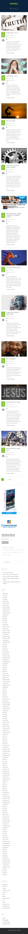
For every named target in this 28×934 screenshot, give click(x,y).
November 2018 (6, 751)
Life (3, 900)
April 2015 (5, 835)
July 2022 (5, 665)
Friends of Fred (6, 898)
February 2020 (6, 722)
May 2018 (5, 763)
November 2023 (6, 638)
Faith (9, 406)
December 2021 (6, 679)
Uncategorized (6, 906)
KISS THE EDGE (10, 121)
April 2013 (5, 874)
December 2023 (6, 636)
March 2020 (5, 720)
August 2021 (5, 687)
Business (5, 886)
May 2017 (5, 786)
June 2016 (5, 808)
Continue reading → (10, 53)
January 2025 (6, 628)
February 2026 (6, 603)
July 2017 (5, 783)
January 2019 (6, 747)
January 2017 (6, 794)
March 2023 (5, 650)
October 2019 (6, 730)
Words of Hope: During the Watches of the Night (11, 582)
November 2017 (6, 775)
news (4, 902)
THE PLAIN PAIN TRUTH (13, 268)
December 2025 (6, 607)
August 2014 (5, 847)
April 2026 (5, 599)
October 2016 (6, 800)
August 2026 (5, 593)
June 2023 (5, 644)
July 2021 (5, 689)
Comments (6, 922)
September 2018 (6, 755)
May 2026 (5, 597)
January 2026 (6, 605)
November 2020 (6, 704)
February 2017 (6, 792)
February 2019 (6, 745)
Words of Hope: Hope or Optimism (10, 574)
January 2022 (6, 677)
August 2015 (5, 827)
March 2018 (5, 767)
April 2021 (5, 695)
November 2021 (6, 681)
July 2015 (5, 829)
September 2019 (6, 732)
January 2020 (6, 724)
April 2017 (5, 788)
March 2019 (5, 743)
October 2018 (6, 753)
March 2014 (5, 857)
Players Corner (6, 904)
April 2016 (5, 812)
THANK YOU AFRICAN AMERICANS (12, 313)
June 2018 (5, 761)
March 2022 (5, 673)
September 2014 (6, 845)
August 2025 (5, 615)
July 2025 (5, 616)
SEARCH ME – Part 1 (12, 76)
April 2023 (5, 648)
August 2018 (5, 757)
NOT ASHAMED (10, 359)
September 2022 (6, 661)
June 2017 (5, 784)
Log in (4, 918)
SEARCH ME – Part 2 (12, 33)
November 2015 (6, 822)
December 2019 (6, 726)
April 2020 (5, 718)
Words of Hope (11, 37)
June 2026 (5, 595)
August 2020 (5, 710)
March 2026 (5, 601)
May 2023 (5, 646)
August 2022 (5, 663)
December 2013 (6, 861)
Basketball (5, 884)
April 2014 (5, 855)
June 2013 (5, 870)
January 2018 (6, 771)
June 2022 (5, 667)
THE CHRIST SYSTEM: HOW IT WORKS (12, 166)
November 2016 (6, 798)
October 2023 (6, 640)
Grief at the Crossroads (8, 572)
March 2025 (5, 624)
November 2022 (6, 658)
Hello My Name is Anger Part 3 (13, 449)
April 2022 (5, 671)
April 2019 (5, 741)
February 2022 (6, 675)
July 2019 (5, 736)
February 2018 (6, 769)
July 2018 (5, 759)
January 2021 (6, 700)
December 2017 (6, 773)
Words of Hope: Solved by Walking (10, 576)
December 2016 (6, 796)
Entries (5, 920)
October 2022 (6, 659)
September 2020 (6, 708)
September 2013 (6, 867)
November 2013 (6, 863)
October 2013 (6, 865)
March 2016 (5, 814)
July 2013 (5, 868)
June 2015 (5, 831)
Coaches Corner (6, 890)
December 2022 (6, 656)
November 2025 (6, 609)
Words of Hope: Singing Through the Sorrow (11, 579)
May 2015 (5, 833)
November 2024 (6, 632)
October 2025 (6, 611)
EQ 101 (4, 892)
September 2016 (6, 802)
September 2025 (6, 613)
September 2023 (6, 642)
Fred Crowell (11, 35)
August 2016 (5, 804)
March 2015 (5, 837)
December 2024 (6, 630)
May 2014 (5, 853)
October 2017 (6, 777)
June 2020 (5, 714)
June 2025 (5, 618)
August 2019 (5, 734)
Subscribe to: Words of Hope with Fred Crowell (8, 535)
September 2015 (6, 825)
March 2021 (5, 697)
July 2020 (5, 712)
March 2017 (5, 790)
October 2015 (6, 824)
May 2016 (5, 810)
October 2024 (6, 634)
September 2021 (6, 685)
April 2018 (5, 765)
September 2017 (6, 779)
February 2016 (6, 816)
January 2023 (6, 654)
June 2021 (5, 691)
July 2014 (5, 849)
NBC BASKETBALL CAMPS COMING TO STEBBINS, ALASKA (13, 215)
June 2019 (5, 738)
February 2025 (6, 626)
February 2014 (6, 859)
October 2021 (6, 683)
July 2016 (5, 806)
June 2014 (5, 851)
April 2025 (5, 622)
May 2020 (5, 716)
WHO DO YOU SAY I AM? (13, 402)
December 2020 (6, 702)
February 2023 (6, 652)
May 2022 (5, 669)
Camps (9, 221)
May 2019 (5, 740)
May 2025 (5, 620)
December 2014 (6, 841)
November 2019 (6, 728)
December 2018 (6, 749)
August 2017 (5, 781)
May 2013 (5, 872)
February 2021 (6, 699)
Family (4, 896)
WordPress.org (6, 924)
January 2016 (6, 818)
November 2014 (6, 843)
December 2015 (6, 820)
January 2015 (6, 839)
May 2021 (5, 693)
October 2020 (6, 706)
